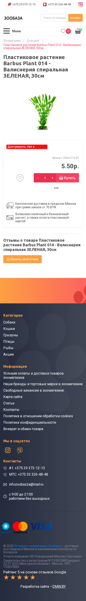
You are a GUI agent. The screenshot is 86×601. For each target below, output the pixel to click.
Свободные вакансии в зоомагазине (33, 390)
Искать (75, 17)
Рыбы (8, 348)
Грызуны (10, 335)
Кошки (9, 329)
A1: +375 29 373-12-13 (27, 468)
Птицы (9, 341)
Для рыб (33, 40)
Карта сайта (12, 397)
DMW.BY (59, 586)
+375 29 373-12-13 (24, 4)
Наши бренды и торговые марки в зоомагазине (43, 384)
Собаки (9, 322)
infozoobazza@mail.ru (26, 484)
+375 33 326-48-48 (59, 4)
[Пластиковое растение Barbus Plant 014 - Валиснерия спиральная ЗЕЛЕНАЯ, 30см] (43, 112)
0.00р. (78, 30)
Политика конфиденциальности (29, 422)
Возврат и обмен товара (23, 429)
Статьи (8, 403)
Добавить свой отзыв (22, 259)
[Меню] (6, 31)
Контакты (11, 410)
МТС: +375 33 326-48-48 (28, 474)
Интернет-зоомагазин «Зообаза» (38, 546)
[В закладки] (20, 177)
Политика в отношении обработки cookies (38, 416)
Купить (70, 178)
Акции (8, 354)
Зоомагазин (12, 40)
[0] (63, 31)
